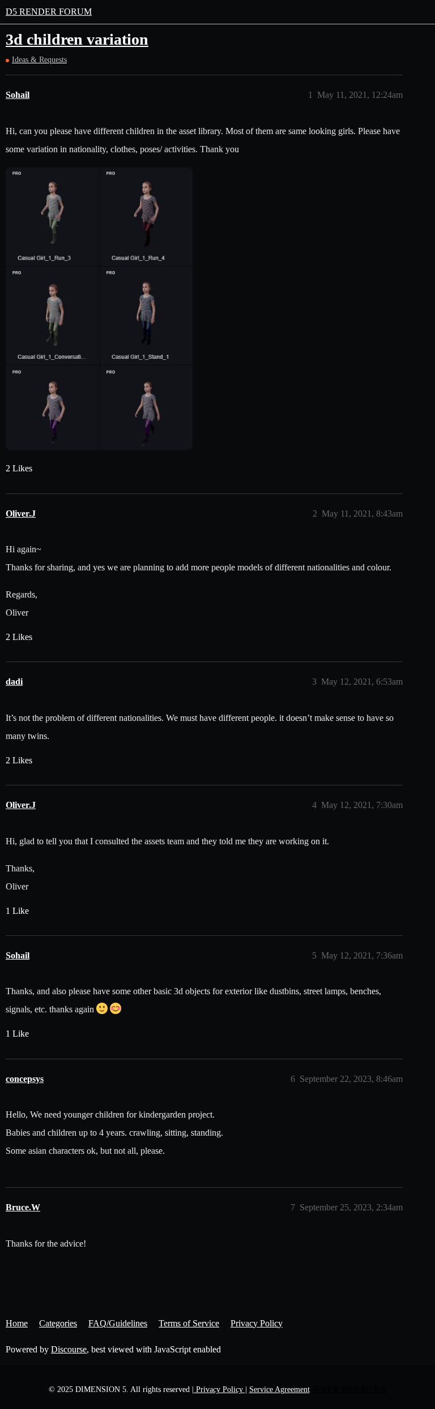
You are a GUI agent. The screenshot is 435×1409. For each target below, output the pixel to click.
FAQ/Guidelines (117, 1323)
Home (17, 1323)
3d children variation (77, 39)
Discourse (69, 1349)
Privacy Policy (257, 1323)
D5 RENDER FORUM (49, 11)
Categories (58, 1323)
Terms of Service (189, 1323)
